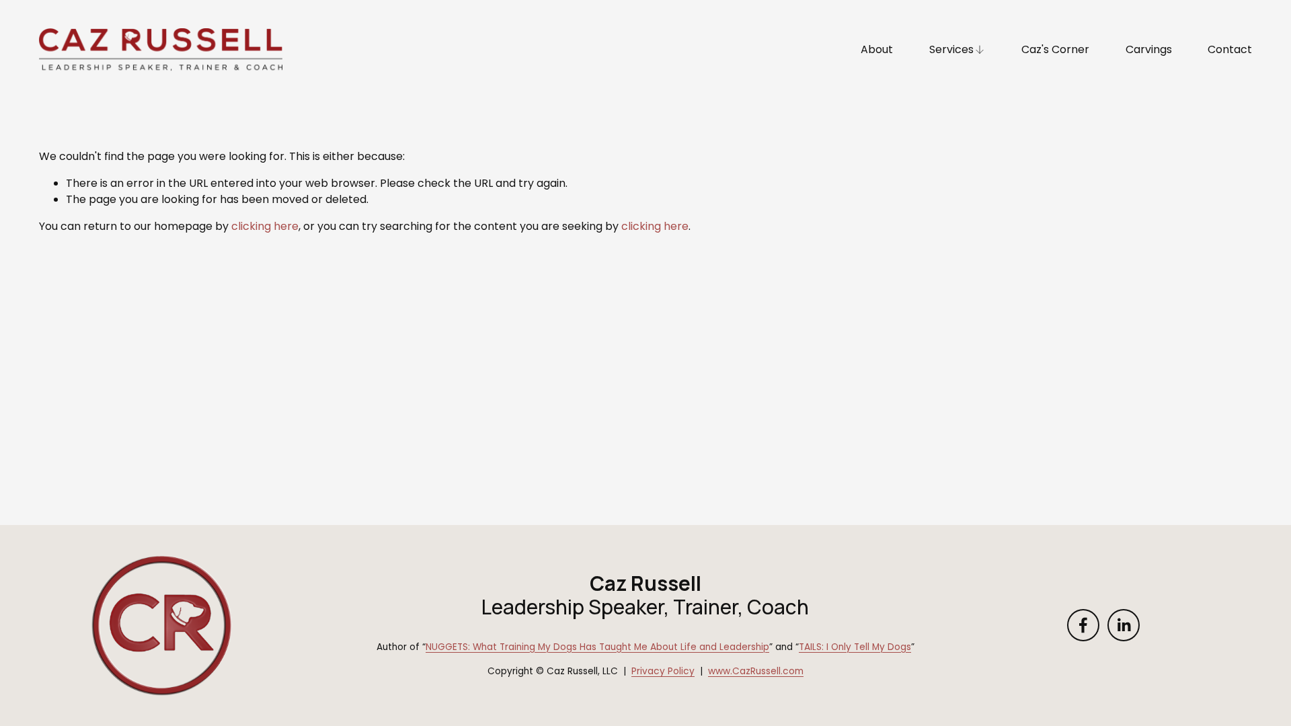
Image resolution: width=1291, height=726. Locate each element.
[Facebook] (1083, 625)
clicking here (265, 226)
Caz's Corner (1055, 49)
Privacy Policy (663, 671)
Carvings (1149, 49)
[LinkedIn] (1123, 625)
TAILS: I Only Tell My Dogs (855, 647)
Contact (1230, 49)
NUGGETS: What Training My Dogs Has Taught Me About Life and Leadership (597, 647)
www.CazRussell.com (756, 671)
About (877, 49)
